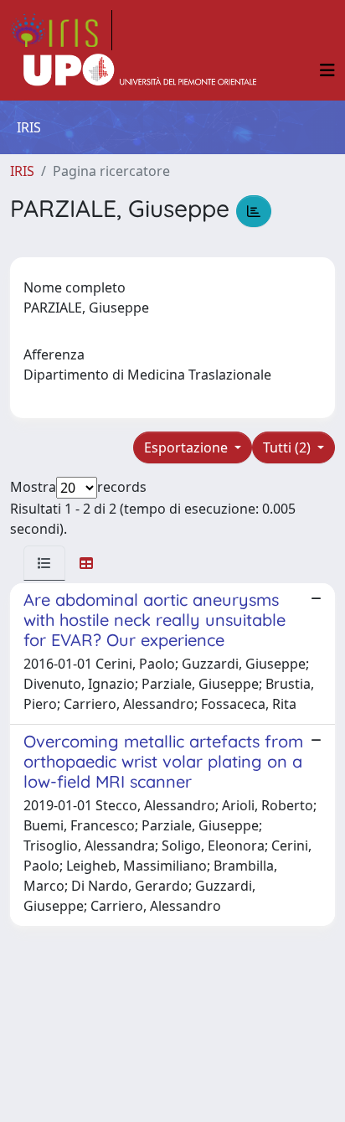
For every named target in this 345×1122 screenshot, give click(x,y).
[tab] (44, 563)
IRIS (22, 171)
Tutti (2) (288, 447)
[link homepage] (61, 30)
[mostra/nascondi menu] (327, 70)
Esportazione (187, 447)
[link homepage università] (140, 70)
